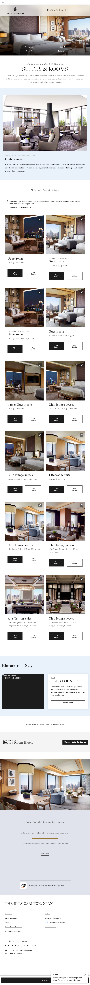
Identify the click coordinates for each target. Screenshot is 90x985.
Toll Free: (19, 951)
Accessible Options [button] (58, 259)
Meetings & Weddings (13, 931)
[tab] (35, 190)
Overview (8, 914)
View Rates (15, 273)
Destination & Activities (13, 927)
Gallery (61, 51)
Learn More (68, 703)
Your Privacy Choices (56, 922)
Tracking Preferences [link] (53, 918)
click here (76, 980)
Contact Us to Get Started (75, 742)
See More (45, 853)
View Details (33, 273)
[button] (69, 259)
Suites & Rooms (11, 918)
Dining (7, 922)
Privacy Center (50, 927)
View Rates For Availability (18, 207)
